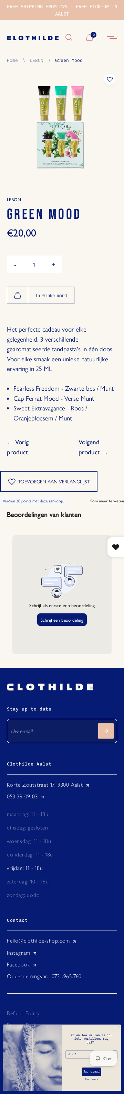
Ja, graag (91, 1072)
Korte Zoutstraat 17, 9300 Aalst (45, 784)
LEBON (36, 60)
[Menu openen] (112, 38)
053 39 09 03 (22, 796)
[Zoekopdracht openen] (68, 38)
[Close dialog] (118, 1027)
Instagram (18, 952)
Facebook (18, 964)
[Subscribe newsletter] (106, 731)
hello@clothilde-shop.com (38, 940)
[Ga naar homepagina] (33, 38)
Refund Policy (23, 1013)
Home (12, 60)
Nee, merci (91, 1079)
